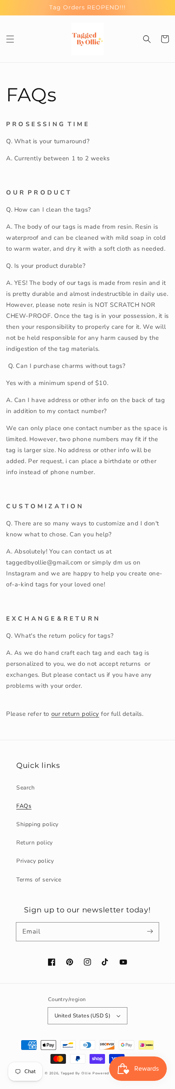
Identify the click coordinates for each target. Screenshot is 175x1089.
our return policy (75, 714)
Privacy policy (35, 861)
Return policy (34, 842)
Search (25, 788)
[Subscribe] (150, 931)
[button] (10, 39)
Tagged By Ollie (76, 1073)
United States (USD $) (82, 1015)
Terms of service (38, 879)
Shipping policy (37, 824)
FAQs (23, 806)
